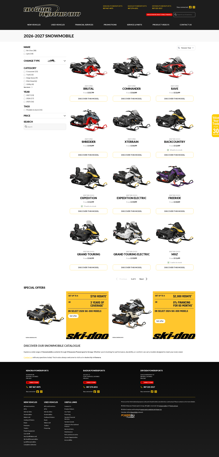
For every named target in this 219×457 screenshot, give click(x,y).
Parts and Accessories (71, 434)
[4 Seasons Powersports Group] (52, 11)
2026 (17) (30, 98)
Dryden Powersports (161, 6)
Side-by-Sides (28, 412)
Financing (47, 428)
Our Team (67, 412)
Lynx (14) (29, 54)
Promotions (110, 25)
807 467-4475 (108, 8)
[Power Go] (141, 416)
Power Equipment (29, 431)
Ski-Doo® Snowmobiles (31, 439)
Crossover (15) (32, 71)
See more (27, 87)
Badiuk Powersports (137, 6)
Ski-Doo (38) (31, 50)
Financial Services (84, 25)
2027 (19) (30, 95)
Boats (25, 423)
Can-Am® (27, 434)
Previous (123, 279)
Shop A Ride (134, 412)
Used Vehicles (58, 25)
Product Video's (161, 25)
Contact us (28, 357)
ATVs (25, 409)
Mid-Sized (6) (31, 81)
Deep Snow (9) (32, 78)
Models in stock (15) (34, 110)
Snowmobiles (28, 414)
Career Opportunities (71, 437)
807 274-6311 (133, 8)
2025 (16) (30, 101)
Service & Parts (134, 25)
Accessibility (68, 440)
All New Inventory (29, 406)
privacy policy (163, 406)
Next (141, 279)
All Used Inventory (49, 406)
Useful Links (70, 402)
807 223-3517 (157, 8)
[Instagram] (194, 7)
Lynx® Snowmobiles (30, 442)
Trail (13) (29, 75)
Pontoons (27, 425)
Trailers (26, 428)
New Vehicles (33, 25)
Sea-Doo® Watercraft (30, 436)
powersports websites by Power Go (151, 409)
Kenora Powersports (112, 6)
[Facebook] (190, 7)
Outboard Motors (29, 420)
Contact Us (186, 25)
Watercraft (27, 417)
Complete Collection (30, 444)
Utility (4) (30, 84)
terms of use (174, 406)
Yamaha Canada (69, 422)
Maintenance (68, 432)
